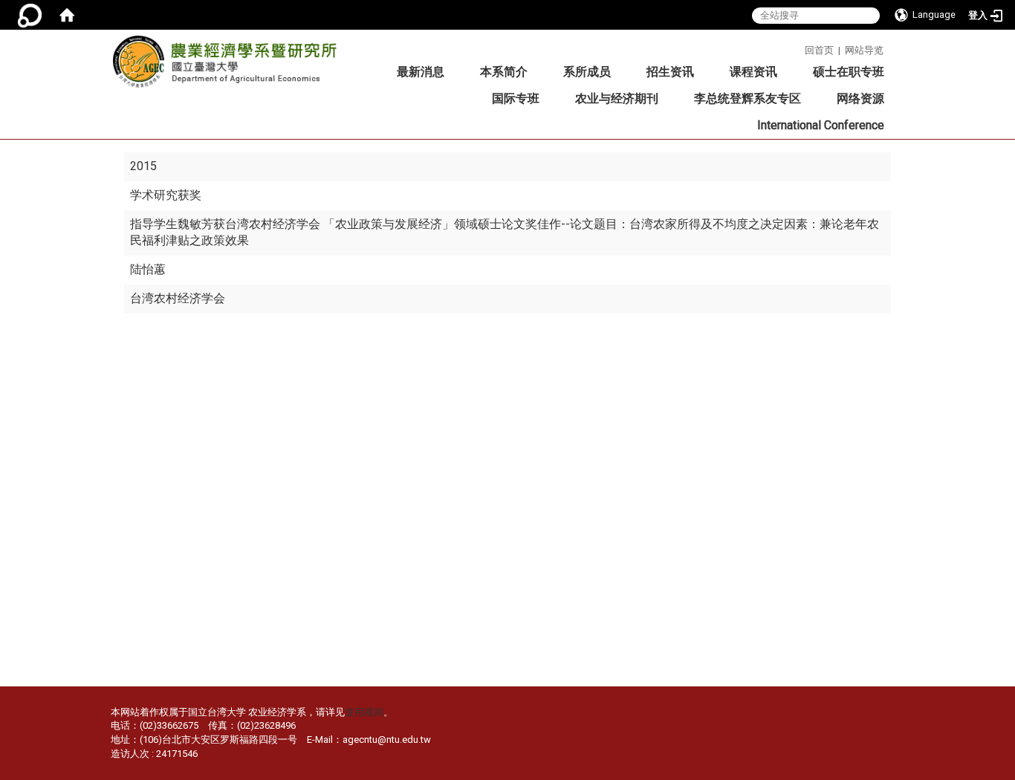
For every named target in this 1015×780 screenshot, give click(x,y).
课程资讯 (753, 72)
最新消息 (420, 72)
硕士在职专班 (848, 72)
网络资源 (860, 98)
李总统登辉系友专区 (747, 98)
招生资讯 (670, 72)
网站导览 (864, 50)
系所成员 (587, 72)
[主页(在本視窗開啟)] (229, 66)
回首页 (819, 50)
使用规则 (364, 712)
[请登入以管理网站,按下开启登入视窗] (29, 15)
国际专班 (515, 98)
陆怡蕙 (148, 269)
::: (799, 47)
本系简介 (504, 72)
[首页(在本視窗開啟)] (66, 15)
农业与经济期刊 (616, 98)
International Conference (820, 125)
